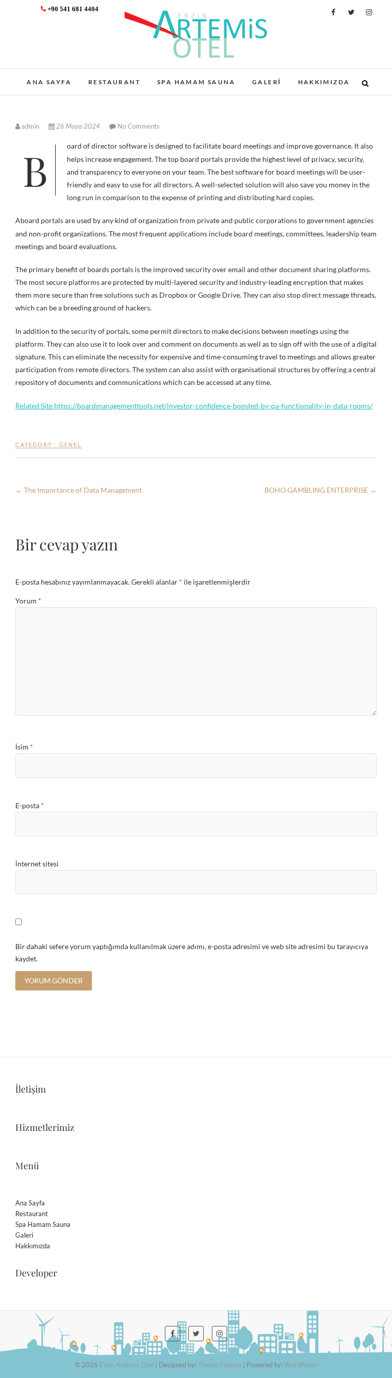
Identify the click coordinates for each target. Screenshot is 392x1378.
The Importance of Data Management (78, 490)
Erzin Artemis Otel (127, 1365)
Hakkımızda (324, 82)
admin (30, 126)
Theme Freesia (219, 1365)
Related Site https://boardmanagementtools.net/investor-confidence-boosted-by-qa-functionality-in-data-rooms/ (194, 405)
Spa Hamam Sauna (196, 82)
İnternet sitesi (37, 863)
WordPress (300, 1365)
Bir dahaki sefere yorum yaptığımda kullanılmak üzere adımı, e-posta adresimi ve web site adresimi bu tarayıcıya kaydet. (191, 952)
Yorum (28, 600)
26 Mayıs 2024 (78, 126)
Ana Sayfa (49, 82)
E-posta (29, 805)
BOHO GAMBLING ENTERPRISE (320, 490)
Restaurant (114, 82)
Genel (70, 444)
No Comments (138, 126)
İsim (24, 746)
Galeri (266, 82)
